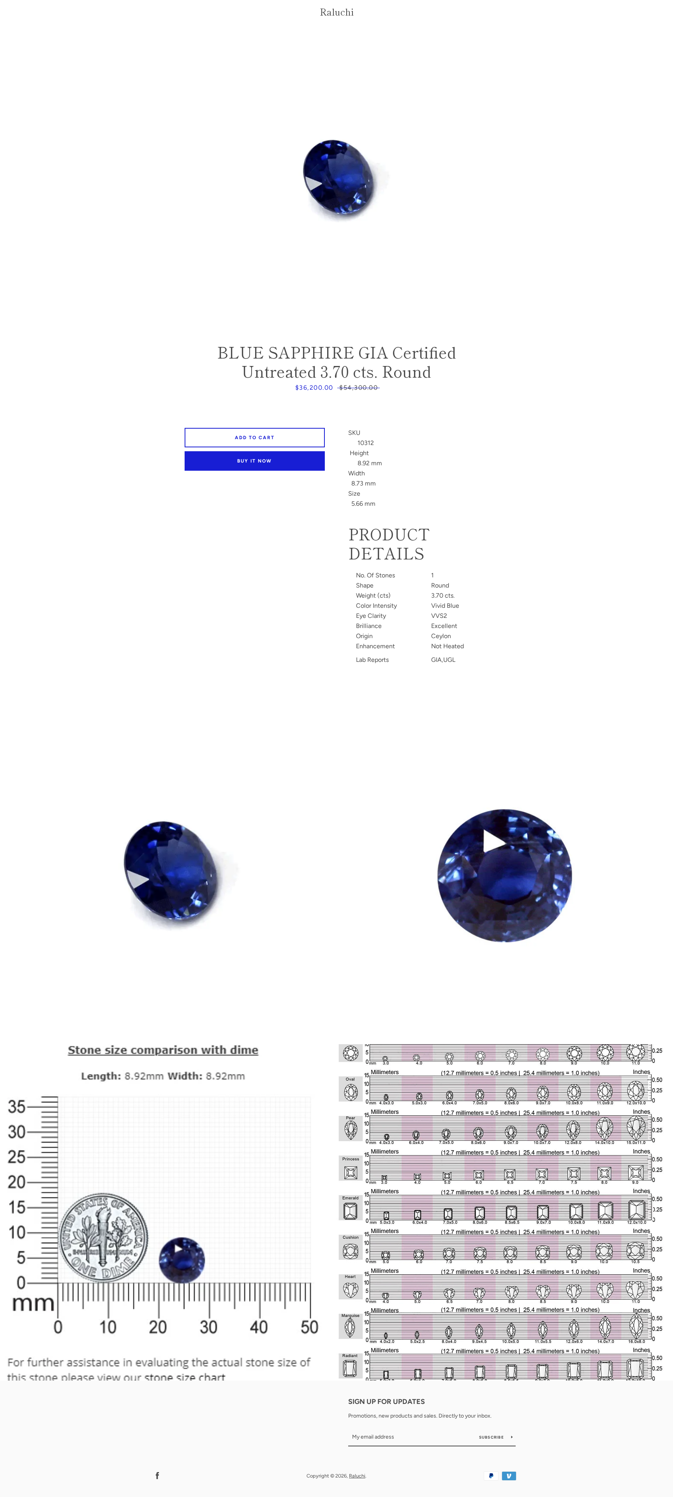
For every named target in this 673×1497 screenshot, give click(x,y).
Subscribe (492, 1437)
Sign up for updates (386, 1401)
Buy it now (254, 461)
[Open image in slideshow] (336, 181)
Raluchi (337, 12)
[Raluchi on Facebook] (157, 1475)
